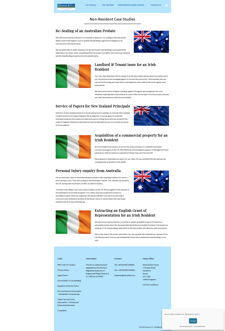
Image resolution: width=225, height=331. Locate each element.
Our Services (108, 5)
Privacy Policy (63, 270)
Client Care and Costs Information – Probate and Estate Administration (68, 302)
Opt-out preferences (186, 326)
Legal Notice (62, 275)
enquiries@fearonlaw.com (124, 275)
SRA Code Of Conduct (66, 265)
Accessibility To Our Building (69, 280)
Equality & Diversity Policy (68, 286)
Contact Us (156, 5)
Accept (193, 321)
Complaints (62, 310)
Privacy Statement (199, 326)
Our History (91, 5)
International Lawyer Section (131, 5)
